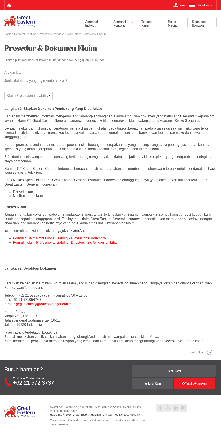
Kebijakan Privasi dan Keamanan (100, 407)
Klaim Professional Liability (27, 95)
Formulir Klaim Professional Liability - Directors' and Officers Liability (65, 242)
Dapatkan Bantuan (25, 34)
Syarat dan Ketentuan (63, 407)
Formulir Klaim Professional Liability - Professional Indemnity (59, 238)
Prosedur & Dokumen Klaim (55, 34)
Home (8, 34)
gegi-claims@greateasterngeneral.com (45, 304)
